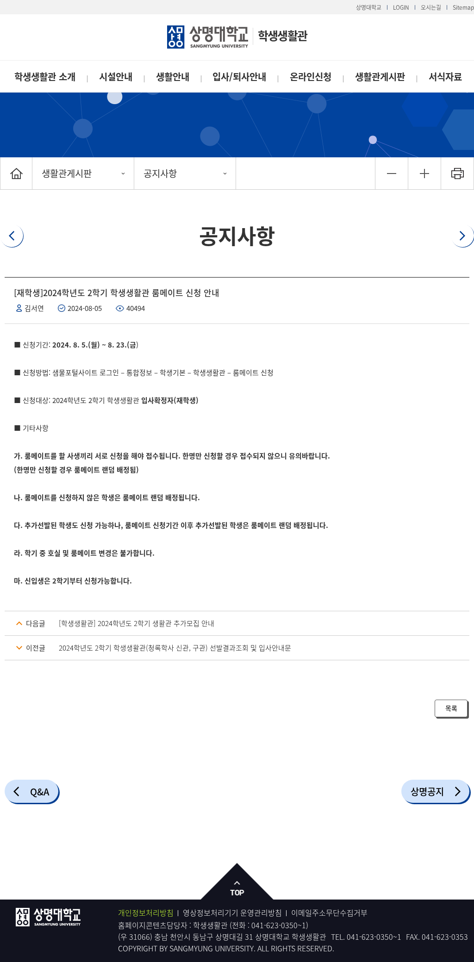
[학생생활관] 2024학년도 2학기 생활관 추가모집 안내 (136, 623)
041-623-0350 (274, 925)
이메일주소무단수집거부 (329, 912)
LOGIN (401, 7)
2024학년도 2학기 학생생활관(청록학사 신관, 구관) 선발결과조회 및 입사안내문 (175, 648)
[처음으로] (16, 173)
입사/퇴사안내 (239, 76)
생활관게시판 (380, 76)
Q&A (39, 791)
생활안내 (172, 76)
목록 (451, 708)
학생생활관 (282, 35)
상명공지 (427, 791)
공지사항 (160, 173)
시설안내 (115, 76)
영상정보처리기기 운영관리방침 (232, 912)
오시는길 (431, 7)
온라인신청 (310, 76)
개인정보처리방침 (146, 912)
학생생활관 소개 (44, 76)
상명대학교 (368, 7)
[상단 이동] (237, 881)
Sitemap (463, 7)
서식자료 (445, 76)
